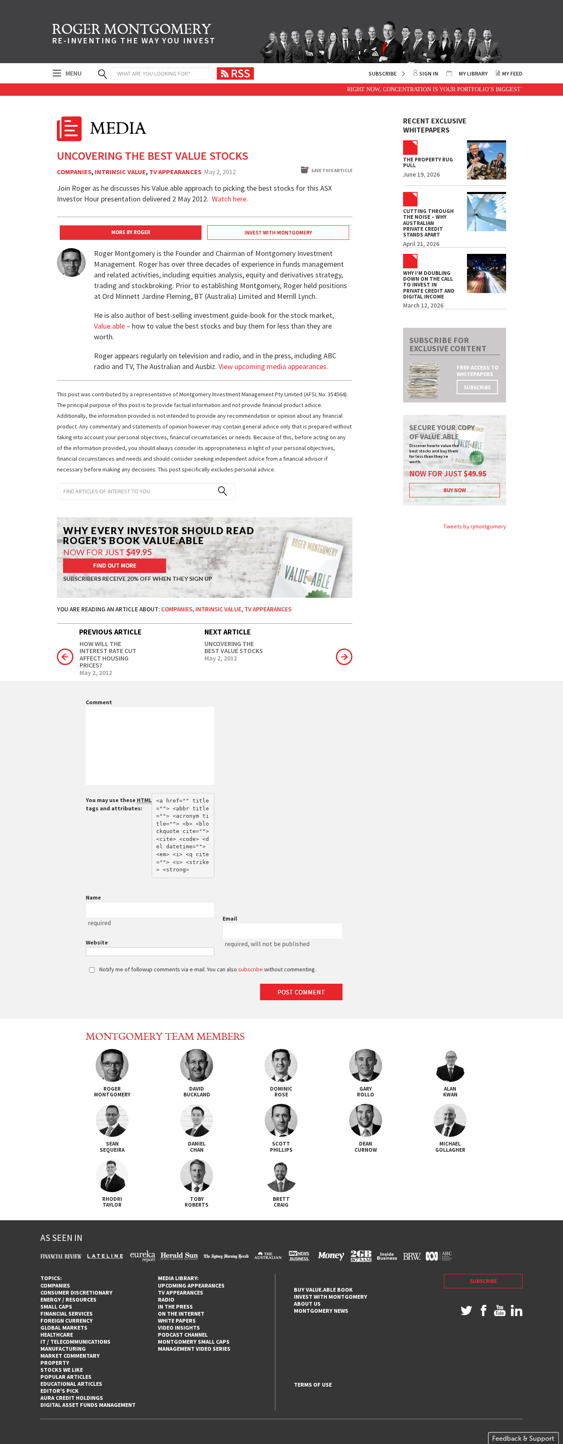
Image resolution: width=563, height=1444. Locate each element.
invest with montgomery (330, 1296)
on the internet (181, 1313)
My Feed (512, 73)
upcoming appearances (191, 1285)
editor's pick (59, 1390)
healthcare (56, 1334)
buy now (454, 490)
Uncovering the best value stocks (233, 647)
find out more (114, 565)
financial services (66, 1313)
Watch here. (230, 199)
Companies (74, 172)
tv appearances (180, 1292)
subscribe (477, 387)
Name (93, 897)
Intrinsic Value (120, 172)
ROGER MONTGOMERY (134, 35)
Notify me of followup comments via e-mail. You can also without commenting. (207, 969)
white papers (177, 1320)
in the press (175, 1306)
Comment (99, 702)
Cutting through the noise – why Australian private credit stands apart (428, 223)
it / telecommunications (75, 1341)
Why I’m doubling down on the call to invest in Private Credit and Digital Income (429, 285)
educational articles (71, 1383)
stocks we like (61, 1369)
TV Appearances (175, 172)
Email (230, 918)
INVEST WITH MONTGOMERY (278, 232)
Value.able (109, 326)
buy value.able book (323, 1289)
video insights (179, 1327)
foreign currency (66, 1320)
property (54, 1362)
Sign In (428, 73)
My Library (473, 73)
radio (166, 1299)
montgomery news (321, 1310)
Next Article (227, 632)
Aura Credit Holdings (71, 1397)
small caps (56, 1306)
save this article (331, 170)
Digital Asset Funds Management (88, 1404)
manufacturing (63, 1348)
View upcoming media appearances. (274, 366)
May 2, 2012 (96, 673)
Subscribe (382, 73)
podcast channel (183, 1334)
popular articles (65, 1376)
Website (97, 942)
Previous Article (110, 632)
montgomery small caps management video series (194, 1345)
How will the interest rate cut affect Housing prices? (108, 654)
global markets (63, 1327)
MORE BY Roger (130, 232)
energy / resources (68, 1299)
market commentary (70, 1355)
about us (307, 1303)
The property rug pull (428, 163)
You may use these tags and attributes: (119, 804)
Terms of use (313, 1384)
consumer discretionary (76, 1292)
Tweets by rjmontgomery (474, 526)
